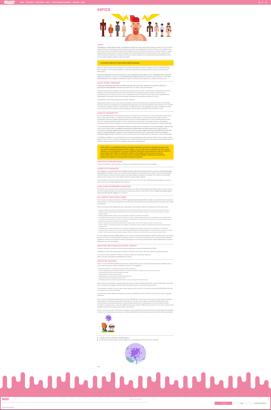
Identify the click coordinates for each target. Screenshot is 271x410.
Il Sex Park (39, 2)
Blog (83, 2)
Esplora (76, 2)
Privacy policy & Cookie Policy (8, 407)
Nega (241, 403)
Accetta (223, 403)
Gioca (48, 2)
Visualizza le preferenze (260, 403)
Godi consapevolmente (61, 2)
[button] (268, 399)
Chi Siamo (29, 2)
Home (22, 2)
